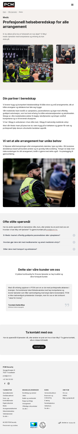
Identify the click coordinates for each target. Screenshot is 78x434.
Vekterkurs (47, 406)
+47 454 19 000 (8, 379)
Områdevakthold (8, 395)
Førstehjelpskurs (49, 403)
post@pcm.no (7, 376)
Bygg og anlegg (27, 401)
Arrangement (26, 403)
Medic (5, 406)
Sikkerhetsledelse (8, 411)
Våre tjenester (12, 12)
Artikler (65, 395)
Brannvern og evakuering (48, 397)
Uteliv (24, 395)
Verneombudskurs (50, 393)
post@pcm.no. (52, 230)
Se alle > (5, 416)
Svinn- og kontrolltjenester (8, 399)
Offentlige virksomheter (29, 406)
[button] (72, 5)
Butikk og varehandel (29, 398)
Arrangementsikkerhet (10, 408)
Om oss (65, 393)
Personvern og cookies (10, 425)
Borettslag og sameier (29, 393)
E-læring (47, 400)
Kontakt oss (39, 347)
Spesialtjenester (8, 393)
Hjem (4, 12)
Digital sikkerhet (8, 403)
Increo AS (72, 423)
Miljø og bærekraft (68, 398)
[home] (9, 5)
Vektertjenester (8, 414)
